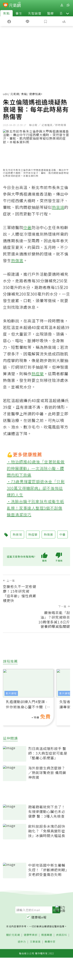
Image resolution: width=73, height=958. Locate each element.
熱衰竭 (58, 207)
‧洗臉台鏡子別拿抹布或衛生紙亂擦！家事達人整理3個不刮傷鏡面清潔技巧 (35, 508)
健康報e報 (39, 917)
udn (5, 94)
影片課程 (11, 693)
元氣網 (14, 94)
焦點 (6, 13)
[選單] (68, 5)
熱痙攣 (38, 373)
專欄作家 (50, 941)
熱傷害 (17, 260)
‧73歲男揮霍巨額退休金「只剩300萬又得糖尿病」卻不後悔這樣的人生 (36, 488)
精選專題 (46, 935)
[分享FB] (9, 21)
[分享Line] (27, 21)
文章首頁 (35, 941)
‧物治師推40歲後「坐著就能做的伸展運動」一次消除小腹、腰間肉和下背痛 (36, 468)
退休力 (22, 941)
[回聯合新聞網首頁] (5, 5)
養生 (19, 13)
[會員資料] (61, 5)
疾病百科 (61, 935)
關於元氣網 (13, 935)
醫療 (50, 13)
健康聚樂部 (30, 935)
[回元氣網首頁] (15, 5)
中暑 (27, 227)
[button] (67, 13)
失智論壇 (34, 13)
